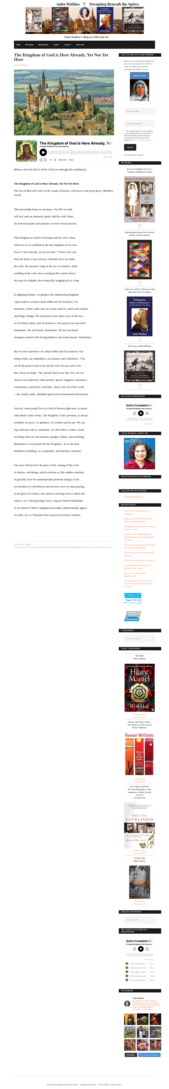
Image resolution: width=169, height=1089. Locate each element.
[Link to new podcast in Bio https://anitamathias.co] (130, 1045)
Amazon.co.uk (139, 717)
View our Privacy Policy (141, 140)
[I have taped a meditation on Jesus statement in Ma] (155, 1032)
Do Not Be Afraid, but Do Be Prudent (139, 560)
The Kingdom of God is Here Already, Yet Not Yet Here (61, 57)
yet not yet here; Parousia (100, 547)
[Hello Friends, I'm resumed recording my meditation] (142, 1019)
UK (139, 227)
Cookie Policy (103, 1085)
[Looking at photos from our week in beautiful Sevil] (130, 1019)
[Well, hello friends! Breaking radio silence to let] (155, 1019)
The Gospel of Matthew (60, 547)
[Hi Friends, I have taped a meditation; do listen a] (130, 1032)
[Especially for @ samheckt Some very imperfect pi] (142, 1045)
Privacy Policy (116, 1085)
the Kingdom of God (79, 547)
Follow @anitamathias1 (133, 497)
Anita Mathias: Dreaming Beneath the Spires (84, 19)
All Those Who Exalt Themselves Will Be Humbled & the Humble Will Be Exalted (138, 537)
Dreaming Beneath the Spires (66, 1085)
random (28, 544)
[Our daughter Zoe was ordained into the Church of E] (142, 1032)
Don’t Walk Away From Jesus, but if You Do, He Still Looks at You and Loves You (138, 584)
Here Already (31, 547)
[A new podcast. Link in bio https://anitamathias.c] (155, 1045)
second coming (43, 547)
